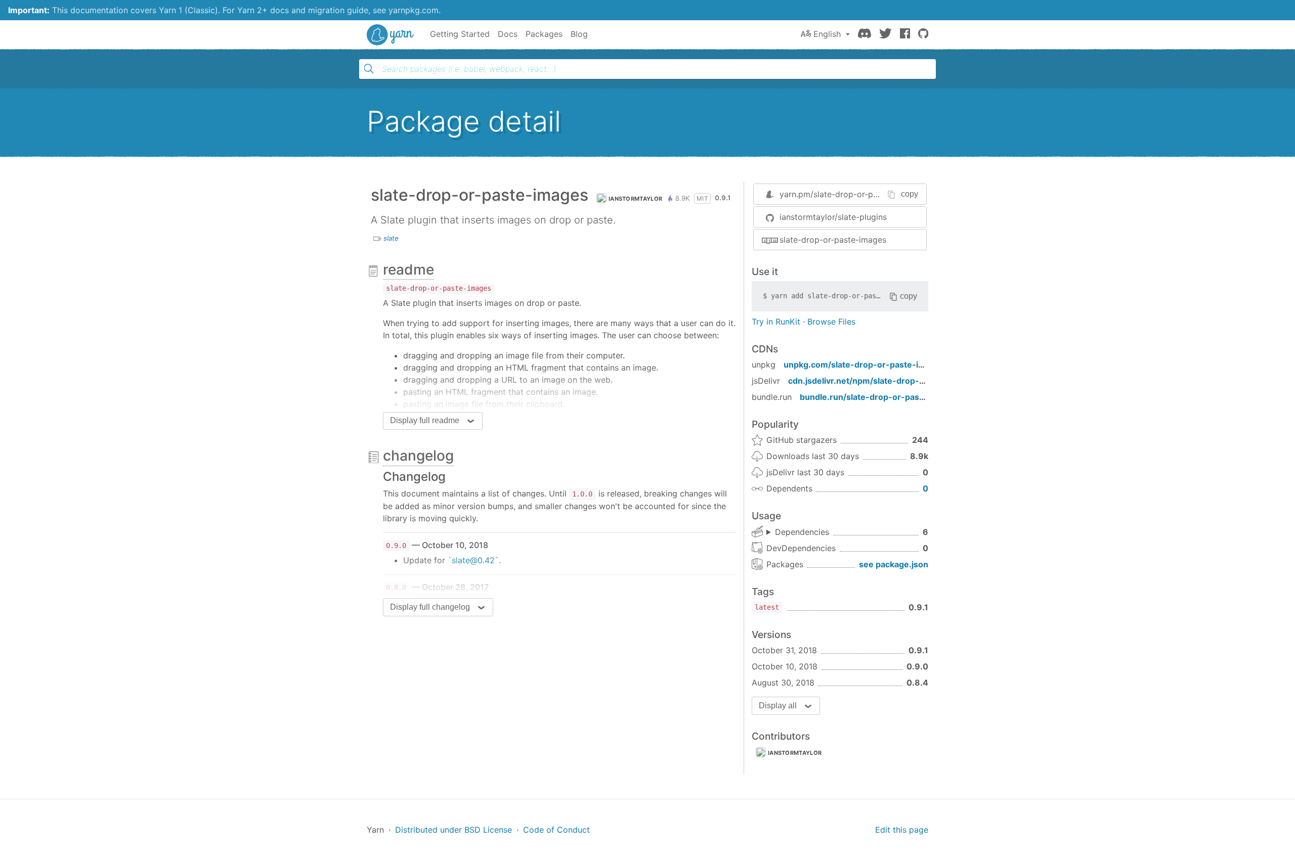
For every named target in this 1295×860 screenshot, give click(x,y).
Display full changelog (430, 607)
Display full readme (424, 420)
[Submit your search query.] (369, 69)
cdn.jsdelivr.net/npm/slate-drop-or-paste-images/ (889, 381)
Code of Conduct (556, 830)
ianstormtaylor (635, 198)
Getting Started (460, 34)
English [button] (827, 34)
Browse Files (831, 321)
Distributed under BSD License (453, 830)
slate (391, 238)
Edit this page (901, 830)
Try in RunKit (776, 321)
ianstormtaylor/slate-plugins (833, 217)
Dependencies (802, 532)
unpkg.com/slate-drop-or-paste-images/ (866, 364)
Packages (544, 34)
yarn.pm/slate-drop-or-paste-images (850, 194)
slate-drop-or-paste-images (833, 240)
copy (909, 194)
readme (408, 269)
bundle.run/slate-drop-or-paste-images (880, 397)
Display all (778, 705)
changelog (418, 455)
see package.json (893, 564)
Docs (507, 34)
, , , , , (797, 532)
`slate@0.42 (471, 560)
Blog (579, 34)
